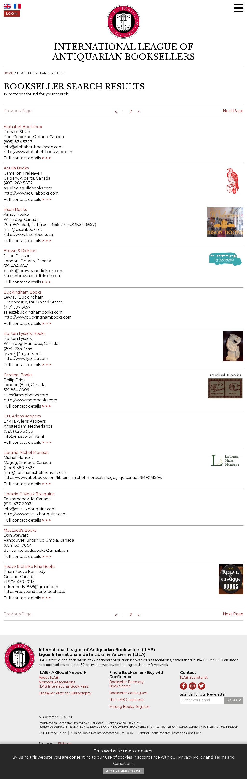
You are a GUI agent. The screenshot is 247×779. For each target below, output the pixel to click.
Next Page (233, 110)
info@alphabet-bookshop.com (33, 147)
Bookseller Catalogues (128, 693)
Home (8, 73)
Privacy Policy (191, 757)
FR (17, 6)
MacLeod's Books (20, 530)
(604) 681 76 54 (18, 545)
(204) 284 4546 (18, 348)
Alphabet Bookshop (23, 126)
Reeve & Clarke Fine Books (29, 566)
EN (7, 6)
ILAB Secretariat (194, 677)
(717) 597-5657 (17, 307)
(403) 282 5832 (18, 183)
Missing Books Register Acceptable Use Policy (102, 733)
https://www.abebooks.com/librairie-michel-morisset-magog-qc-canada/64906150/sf (83, 477)
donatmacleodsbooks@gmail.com (36, 550)
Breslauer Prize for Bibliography (65, 693)
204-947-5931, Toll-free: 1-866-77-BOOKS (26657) (50, 224)
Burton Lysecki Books (24, 333)
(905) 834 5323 (18, 142)
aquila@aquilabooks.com (28, 188)
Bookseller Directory (126, 682)
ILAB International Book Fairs (63, 686)
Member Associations (57, 682)
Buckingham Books (22, 292)
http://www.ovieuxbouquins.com (35, 514)
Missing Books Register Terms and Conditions (169, 733)
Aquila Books (16, 168)
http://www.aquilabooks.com (31, 193)
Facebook (183, 686)
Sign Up (233, 700)
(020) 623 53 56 (18, 431)
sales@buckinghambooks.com (33, 312)
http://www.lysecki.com (26, 358)
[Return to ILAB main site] (124, 22)
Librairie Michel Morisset (26, 452)
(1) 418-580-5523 (19, 467)
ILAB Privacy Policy (52, 733)
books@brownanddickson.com (33, 271)
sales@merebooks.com (26, 395)
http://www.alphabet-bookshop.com (39, 151)
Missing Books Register (129, 707)
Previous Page (18, 110)
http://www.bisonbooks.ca (28, 234)
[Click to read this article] (222, 181)
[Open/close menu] (238, 8)
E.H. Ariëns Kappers (22, 416)
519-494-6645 (16, 266)
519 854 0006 (16, 390)
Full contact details (22, 158)
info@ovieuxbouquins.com (29, 509)
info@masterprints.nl (24, 436)
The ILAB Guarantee (126, 700)
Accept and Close (123, 771)
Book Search (120, 686)
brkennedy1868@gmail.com (31, 586)
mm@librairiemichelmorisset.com (36, 472)
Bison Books (15, 209)
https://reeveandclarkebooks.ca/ (34, 591)
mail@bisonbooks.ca (23, 229)
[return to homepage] (21, 658)
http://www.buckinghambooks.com (38, 317)
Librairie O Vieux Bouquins (29, 494)
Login (11, 13)
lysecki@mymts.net (22, 353)
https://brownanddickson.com (32, 276)
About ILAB (48, 677)
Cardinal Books (18, 375)
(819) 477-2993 (18, 504)
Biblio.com (64, 743)
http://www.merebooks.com (30, 400)
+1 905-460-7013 (19, 581)
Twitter (201, 686)
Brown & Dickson (20, 250)
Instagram (192, 686)
